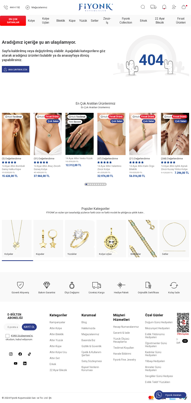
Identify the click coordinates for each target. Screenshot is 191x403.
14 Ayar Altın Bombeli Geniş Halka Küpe (13, 168)
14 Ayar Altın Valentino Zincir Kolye (109, 168)
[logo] (95, 7)
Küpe (72, 20)
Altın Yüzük (56, 340)
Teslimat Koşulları (123, 347)
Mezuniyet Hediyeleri (157, 328)
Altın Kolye (56, 328)
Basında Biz (88, 340)
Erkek (143, 20)
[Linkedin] (25, 363)
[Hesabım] (174, 7)
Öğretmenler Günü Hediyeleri (156, 345)
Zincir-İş (107, 20)
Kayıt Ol (29, 326)
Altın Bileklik (57, 334)
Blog (84, 322)
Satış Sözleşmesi (92, 361)
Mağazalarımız (90, 334)
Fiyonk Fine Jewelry (124, 359)
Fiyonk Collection (126, 20)
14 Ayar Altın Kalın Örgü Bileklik (141, 168)
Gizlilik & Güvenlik (91, 346)
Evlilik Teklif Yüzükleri (157, 382)
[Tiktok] (29, 354)
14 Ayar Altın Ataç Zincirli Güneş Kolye (47, 168)
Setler (94, 20)
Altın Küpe (56, 346)
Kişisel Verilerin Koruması (90, 369)
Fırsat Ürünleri (181, 20)
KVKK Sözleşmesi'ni (22, 335)
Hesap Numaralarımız (126, 326)
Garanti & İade (121, 332)
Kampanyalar (57, 322)
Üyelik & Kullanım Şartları (91, 354)
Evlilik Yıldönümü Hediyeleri (155, 336)
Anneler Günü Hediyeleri (153, 369)
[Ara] (143, 7)
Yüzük (83, 20)
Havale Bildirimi (122, 353)
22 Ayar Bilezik (160, 20)
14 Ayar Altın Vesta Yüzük (79, 158)
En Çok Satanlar (13, 21)
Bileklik (60, 20)
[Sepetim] (184, 7)
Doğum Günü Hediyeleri (159, 322)
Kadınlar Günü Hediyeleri (153, 354)
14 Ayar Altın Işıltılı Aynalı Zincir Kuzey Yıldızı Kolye (174, 168)
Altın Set (55, 358)
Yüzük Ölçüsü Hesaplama (121, 340)
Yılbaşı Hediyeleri (155, 361)
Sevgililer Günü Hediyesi (159, 376)
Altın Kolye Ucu (58, 352)
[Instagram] (11, 354)
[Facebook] (20, 354)
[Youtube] (15, 363)
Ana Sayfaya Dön (17, 69)
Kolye (31, 20)
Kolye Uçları (45, 20)
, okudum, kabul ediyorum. (19, 337)
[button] (86, 184)
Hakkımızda (88, 328)
